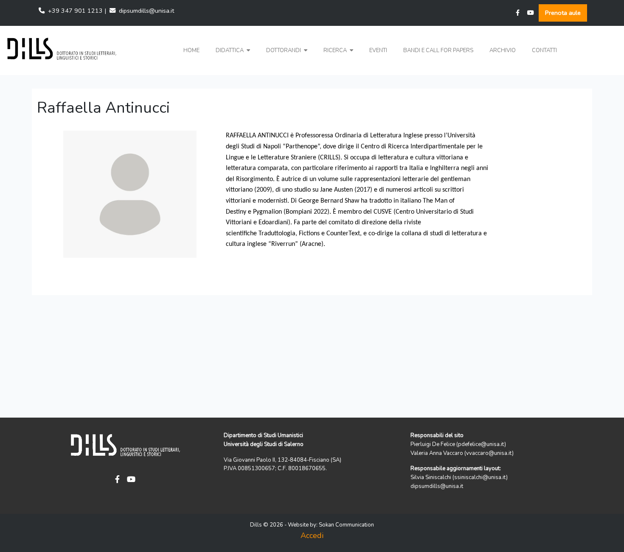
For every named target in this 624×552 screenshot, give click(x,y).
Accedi (312, 535)
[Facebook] (518, 13)
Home (191, 50)
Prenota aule (563, 12)
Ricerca (335, 50)
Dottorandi (284, 50)
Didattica (230, 50)
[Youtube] (530, 13)
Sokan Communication (346, 525)
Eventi (378, 50)
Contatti (544, 50)
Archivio (502, 50)
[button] (232, 50)
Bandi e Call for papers (438, 50)
